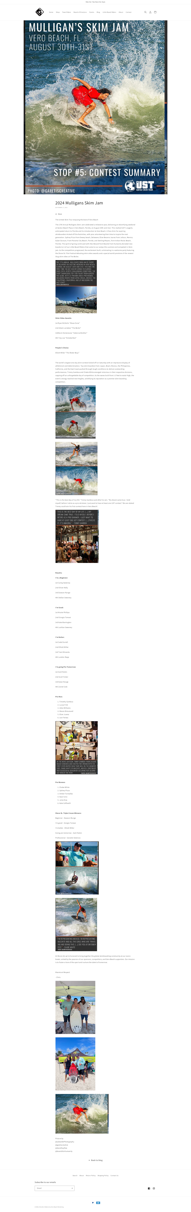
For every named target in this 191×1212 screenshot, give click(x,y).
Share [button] (60, 214)
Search (75, 1175)
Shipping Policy (103, 1175)
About (81, 1175)
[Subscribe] (72, 1188)
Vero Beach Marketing (57, 1207)
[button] (145, 12)
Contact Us (114, 1175)
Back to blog (96, 1160)
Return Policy (91, 1175)
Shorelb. (41, 1207)
